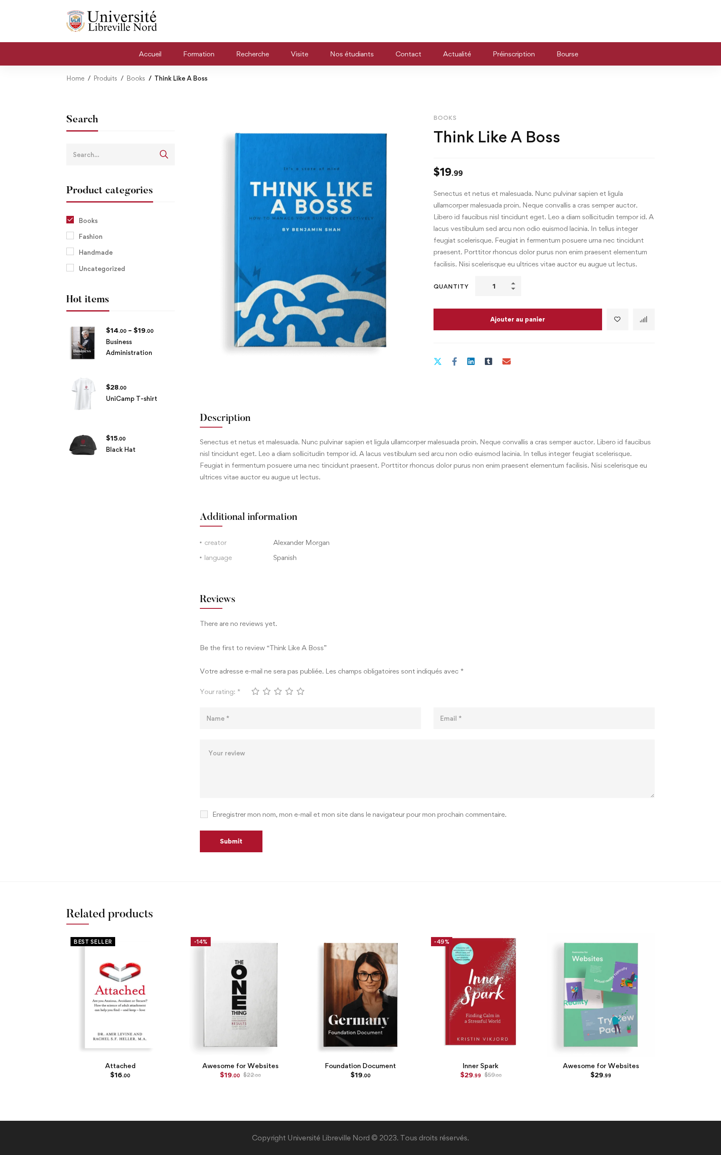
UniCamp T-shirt (131, 399)
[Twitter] (437, 361)
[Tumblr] (489, 361)
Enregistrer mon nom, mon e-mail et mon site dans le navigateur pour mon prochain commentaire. (359, 814)
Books (135, 78)
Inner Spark (481, 1065)
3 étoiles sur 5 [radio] (277, 691)
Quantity (451, 286)
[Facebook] (454, 361)
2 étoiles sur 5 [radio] (266, 691)
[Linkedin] (471, 361)
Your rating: (220, 691)
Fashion (91, 237)
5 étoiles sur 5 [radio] (300, 691)
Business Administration (129, 347)
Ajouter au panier (517, 319)
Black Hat (121, 449)
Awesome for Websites (240, 1065)
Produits (105, 78)
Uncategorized (102, 269)
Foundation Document (360, 1065)
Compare (644, 319)
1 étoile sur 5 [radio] (255, 691)
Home (75, 78)
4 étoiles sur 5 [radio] (288, 691)
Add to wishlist (617, 319)
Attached (120, 1065)
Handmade (96, 252)
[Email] (506, 361)
